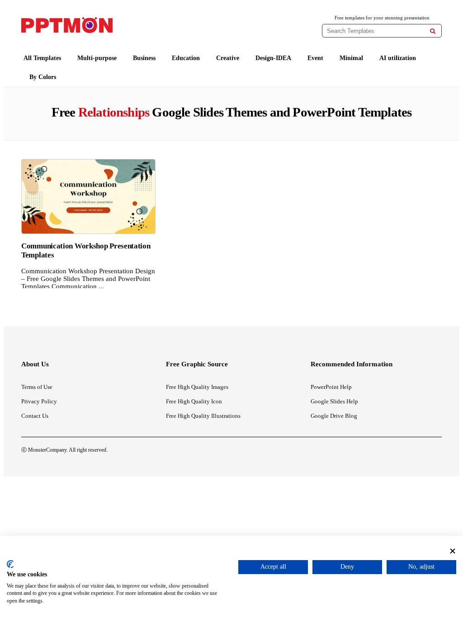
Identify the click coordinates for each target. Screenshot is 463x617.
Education (186, 58)
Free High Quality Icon (194, 401)
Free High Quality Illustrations (203, 415)
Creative (227, 58)
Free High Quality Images (197, 386)
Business (144, 58)
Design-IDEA (273, 58)
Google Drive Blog (334, 415)
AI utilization (397, 58)
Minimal (351, 58)
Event (315, 58)
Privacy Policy (39, 401)
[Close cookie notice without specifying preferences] (452, 551)
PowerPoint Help (331, 386)
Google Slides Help (334, 401)
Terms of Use (36, 386)
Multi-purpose (97, 58)
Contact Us (34, 415)
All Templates (42, 58)
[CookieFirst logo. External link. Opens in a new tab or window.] (10, 564)
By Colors (42, 77)
